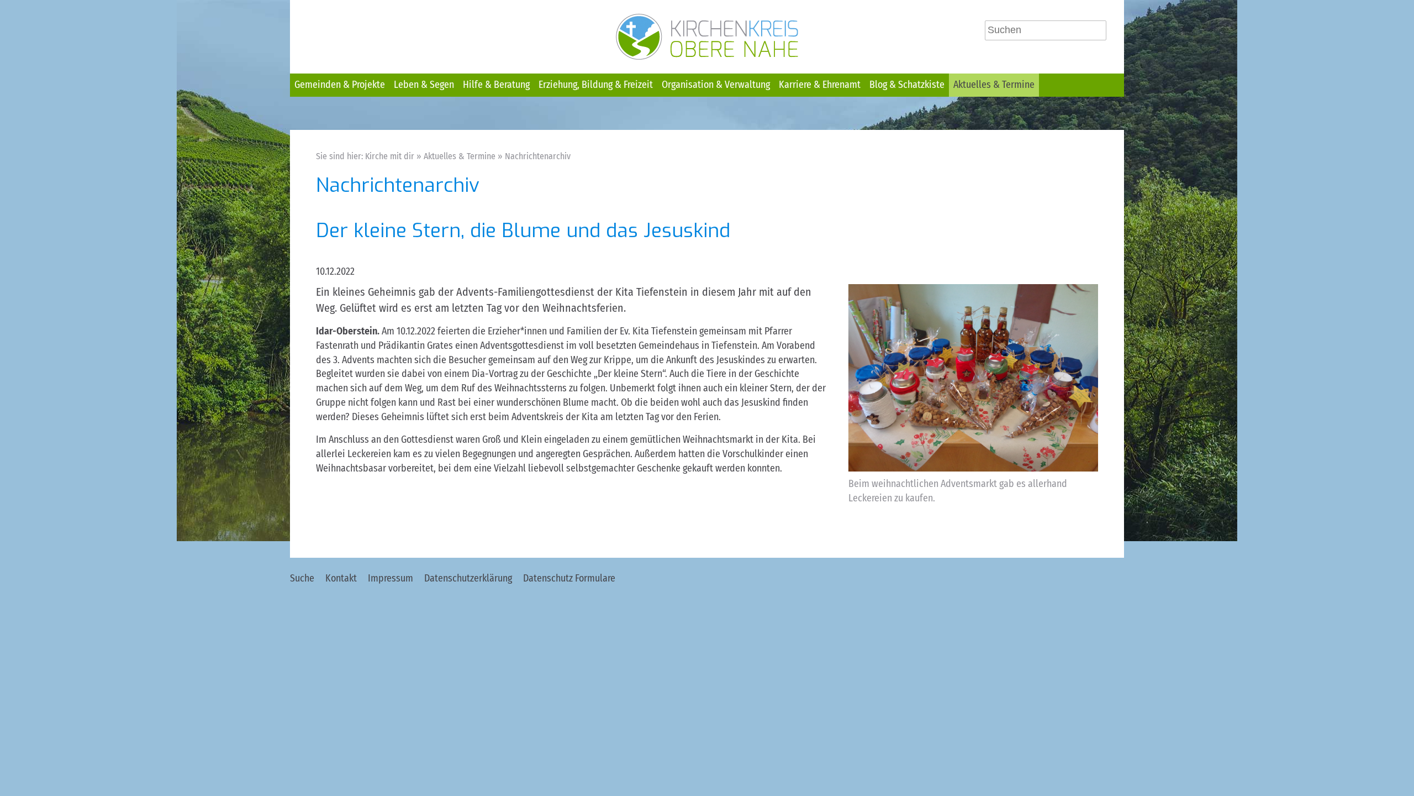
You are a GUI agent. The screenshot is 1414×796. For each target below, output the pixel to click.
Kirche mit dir (389, 156)
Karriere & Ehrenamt (820, 84)
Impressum (390, 578)
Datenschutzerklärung (468, 578)
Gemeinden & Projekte (339, 84)
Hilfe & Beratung (496, 84)
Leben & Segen (424, 84)
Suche (302, 578)
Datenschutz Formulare (569, 578)
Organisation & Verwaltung (716, 84)
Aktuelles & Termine (994, 84)
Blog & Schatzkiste (907, 84)
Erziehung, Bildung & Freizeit (596, 84)
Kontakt (341, 578)
